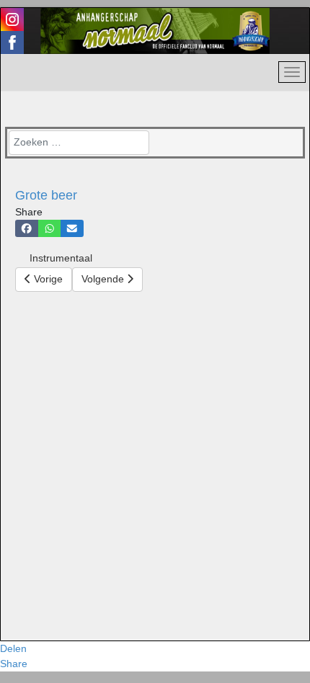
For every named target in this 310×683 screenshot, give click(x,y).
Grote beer (46, 195)
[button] (26, 228)
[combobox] (79, 142)
